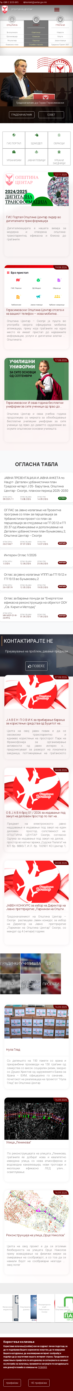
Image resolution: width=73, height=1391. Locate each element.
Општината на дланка (21, 1308)
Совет (51, 114)
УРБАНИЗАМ (14, 160)
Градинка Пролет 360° (60, 45)
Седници (36, 41)
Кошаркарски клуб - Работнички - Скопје (39, 1308)
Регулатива (12, 41)
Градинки (10, 963)
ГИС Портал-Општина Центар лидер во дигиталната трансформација (33, 219)
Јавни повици (60, 41)
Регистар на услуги (31, 984)
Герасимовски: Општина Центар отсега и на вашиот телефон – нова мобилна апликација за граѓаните (35, 312)
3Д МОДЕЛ (36, 143)
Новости (60, 32)
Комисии (36, 36)
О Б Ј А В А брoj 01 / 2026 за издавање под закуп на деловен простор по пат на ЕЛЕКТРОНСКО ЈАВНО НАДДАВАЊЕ (36, 814)
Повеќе (38, 666)
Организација (12, 36)
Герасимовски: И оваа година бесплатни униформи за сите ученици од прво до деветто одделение (34, 405)
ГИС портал (14, 143)
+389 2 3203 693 (10, 2)
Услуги (60, 36)
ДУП (51, 963)
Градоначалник (21, 114)
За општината (12, 32)
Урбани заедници (59, 162)
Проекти (51, 984)
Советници (36, 32)
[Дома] (4, 9)
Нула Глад (13, 1049)
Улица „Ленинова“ (18, 1142)
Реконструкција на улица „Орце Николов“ (35, 1235)
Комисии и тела (12, 45)
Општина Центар (22, 9)
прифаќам (12, 1382)
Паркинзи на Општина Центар (57, 1308)
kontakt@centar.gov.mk (36, 2)
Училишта (31, 963)
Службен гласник (36, 45)
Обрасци (59, 143)
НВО (10, 984)
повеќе (42, 1367)
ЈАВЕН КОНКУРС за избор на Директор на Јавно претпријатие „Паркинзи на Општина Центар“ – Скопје (36, 907)
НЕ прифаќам (39, 1382)
